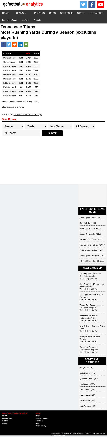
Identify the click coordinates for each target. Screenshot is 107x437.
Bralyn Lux (84, 368)
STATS (80, 13)
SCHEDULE (66, 13)
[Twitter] (8, 44)
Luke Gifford (85, 400)
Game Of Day (41, 426)
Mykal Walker (85, 373)
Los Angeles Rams (88, 217)
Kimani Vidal (85, 389)
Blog (37, 423)
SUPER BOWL (9, 20)
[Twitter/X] (83, 4)
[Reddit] (14, 44)
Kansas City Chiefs (88, 239)
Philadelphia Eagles (88, 250)
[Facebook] (91, 4)
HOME (5, 13)
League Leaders (42, 418)
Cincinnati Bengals (88, 308)
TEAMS (20, 13)
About (4, 416)
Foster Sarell (85, 395)
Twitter (4, 423)
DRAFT (25, 20)
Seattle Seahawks (87, 234)
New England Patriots (89, 245)
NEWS (37, 20)
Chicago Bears (86, 294)
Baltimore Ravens (87, 228)
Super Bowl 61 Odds (95, 261)
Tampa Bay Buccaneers (90, 305)
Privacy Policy (8, 418)
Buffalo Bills (85, 223)
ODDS (52, 13)
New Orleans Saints (88, 326)
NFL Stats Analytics (77, 433)
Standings (39, 421)
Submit (52, 133)
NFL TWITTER (96, 13)
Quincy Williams (86, 379)
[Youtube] (100, 4)
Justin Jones (85, 384)
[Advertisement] (53, 160)
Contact (5, 421)
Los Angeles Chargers (89, 256)
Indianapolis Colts (87, 318)
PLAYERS (39, 13)
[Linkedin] (20, 44)
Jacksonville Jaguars (89, 349)
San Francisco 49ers (89, 284)
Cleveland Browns (87, 347)
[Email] (26, 44)
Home (38, 416)
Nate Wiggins (85, 406)
